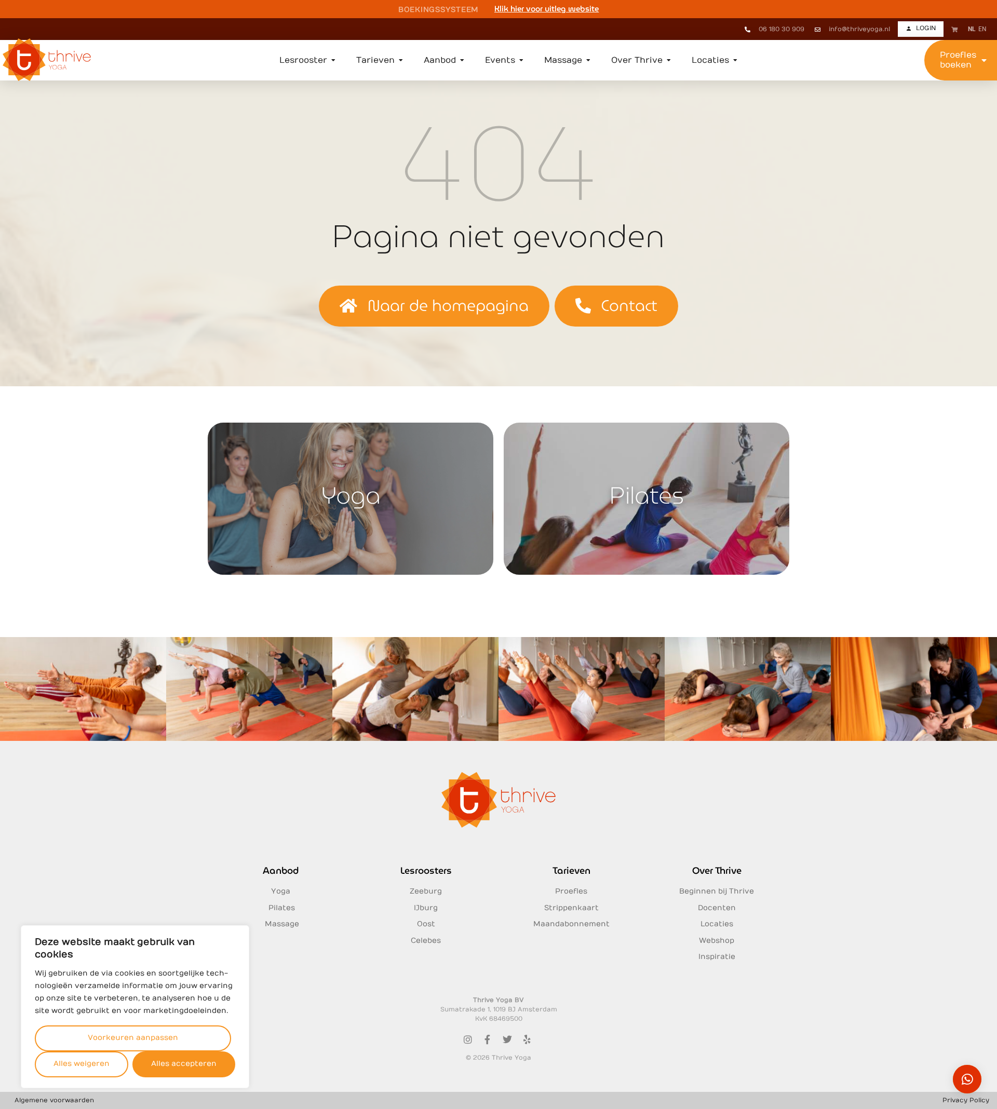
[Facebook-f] (487, 1039)
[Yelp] (527, 1039)
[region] (135, 1006)
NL (972, 29)
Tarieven (571, 870)
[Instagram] (468, 1039)
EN (982, 29)
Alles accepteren (184, 1063)
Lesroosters (426, 870)
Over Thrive (717, 870)
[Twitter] (507, 1039)
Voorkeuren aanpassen (133, 1037)
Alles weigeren (81, 1063)
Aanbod (281, 870)
